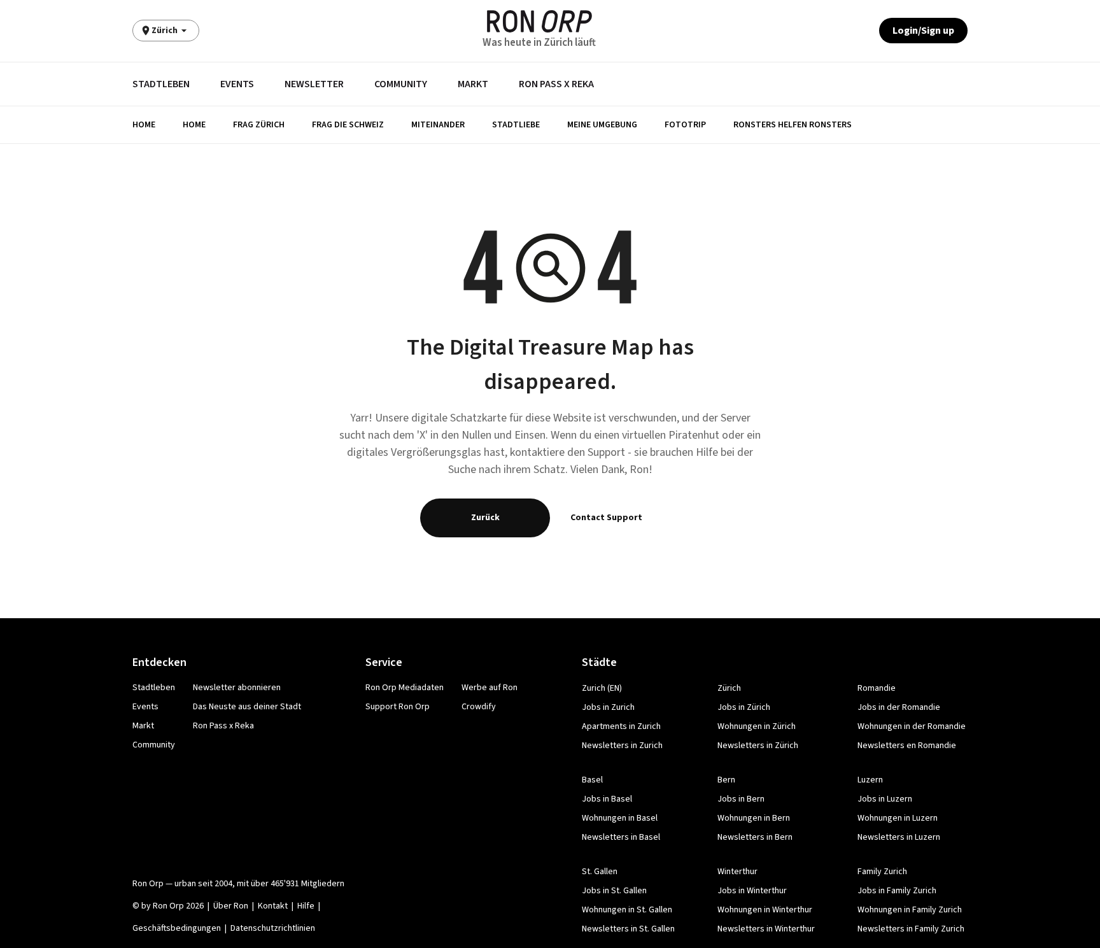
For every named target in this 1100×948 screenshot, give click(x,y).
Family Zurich (882, 871)
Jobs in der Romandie (898, 707)
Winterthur (737, 871)
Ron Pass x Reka (556, 84)
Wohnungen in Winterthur (764, 909)
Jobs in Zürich (743, 707)
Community (400, 84)
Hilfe (305, 906)
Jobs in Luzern (884, 799)
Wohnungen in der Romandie (911, 726)
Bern (726, 780)
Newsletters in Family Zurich (910, 929)
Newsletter (314, 84)
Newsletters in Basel (621, 837)
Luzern (870, 780)
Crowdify (479, 706)
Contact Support (606, 517)
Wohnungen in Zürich (756, 726)
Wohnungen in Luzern (897, 818)
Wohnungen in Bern (753, 818)
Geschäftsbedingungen (176, 928)
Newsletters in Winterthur (766, 929)
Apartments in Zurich (621, 726)
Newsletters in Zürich (757, 745)
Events (237, 84)
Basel (592, 780)
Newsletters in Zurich (622, 745)
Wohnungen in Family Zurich (909, 909)
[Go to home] (539, 21)
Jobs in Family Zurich (896, 890)
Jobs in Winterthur (752, 890)
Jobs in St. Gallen (614, 890)
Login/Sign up (923, 31)
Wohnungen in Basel (620, 818)
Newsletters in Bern (755, 837)
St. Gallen (599, 871)
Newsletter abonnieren (237, 687)
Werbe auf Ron (490, 687)
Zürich (729, 688)
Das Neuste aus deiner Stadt (247, 706)
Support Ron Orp (397, 706)
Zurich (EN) (602, 688)
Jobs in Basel (607, 799)
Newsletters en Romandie (906, 745)
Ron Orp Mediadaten (404, 687)
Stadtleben (161, 84)
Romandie (876, 688)
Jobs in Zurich (608, 707)
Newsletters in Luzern (898, 837)
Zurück (485, 517)
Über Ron (230, 906)
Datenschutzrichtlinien (272, 928)
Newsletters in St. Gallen (628, 929)
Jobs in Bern (741, 799)
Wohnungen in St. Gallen (627, 909)
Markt (473, 84)
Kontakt (273, 906)
